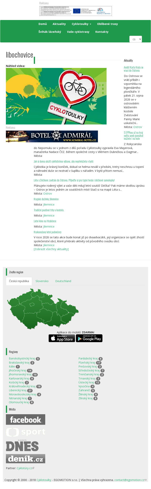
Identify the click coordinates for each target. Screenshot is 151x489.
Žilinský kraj (85, 394)
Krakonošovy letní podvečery (47, 232)
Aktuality (59, 24)
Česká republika (19, 281)
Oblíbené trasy (107, 24)
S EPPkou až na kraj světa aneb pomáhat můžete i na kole (133, 135)
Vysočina (84, 386)
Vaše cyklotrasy (78, 32)
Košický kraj (16, 382)
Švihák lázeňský (50, 32)
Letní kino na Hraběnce (45, 221)
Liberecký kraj (17, 390)
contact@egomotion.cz (130, 480)
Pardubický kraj (88, 358)
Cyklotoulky (80, 24)
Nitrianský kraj (18, 398)
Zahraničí (84, 390)
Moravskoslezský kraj (22, 394)
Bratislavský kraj (19, 362)
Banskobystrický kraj (22, 358)
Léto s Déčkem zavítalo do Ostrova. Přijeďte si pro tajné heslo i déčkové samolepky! (74, 180)
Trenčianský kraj (88, 374)
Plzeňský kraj (86, 362)
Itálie (12, 366)
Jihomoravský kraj (20, 374)
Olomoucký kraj (19, 402)
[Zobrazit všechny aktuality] (51, 249)
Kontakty (102, 32)
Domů (43, 24)
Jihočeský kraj (17, 370)
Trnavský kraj (86, 378)
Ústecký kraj (86, 382)
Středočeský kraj (89, 370)
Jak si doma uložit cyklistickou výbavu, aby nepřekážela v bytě (63, 161)
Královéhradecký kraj (22, 386)
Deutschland (63, 281)
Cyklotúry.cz (25, 468)
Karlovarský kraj (19, 378)
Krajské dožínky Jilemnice (46, 199)
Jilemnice (48, 204)
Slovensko (42, 281)
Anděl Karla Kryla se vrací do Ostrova (133, 68)
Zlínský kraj (85, 398)
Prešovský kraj (87, 366)
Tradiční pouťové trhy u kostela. (49, 210)
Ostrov (137, 127)
